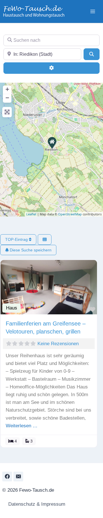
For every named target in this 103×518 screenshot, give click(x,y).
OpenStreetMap (70, 214)
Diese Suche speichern (30, 250)
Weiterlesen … (21, 425)
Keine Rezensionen (58, 343)
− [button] (7, 97)
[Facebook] (7, 476)
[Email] (18, 476)
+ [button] (7, 89)
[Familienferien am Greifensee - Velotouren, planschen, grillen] (52, 142)
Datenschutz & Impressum (36, 504)
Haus (11, 308)
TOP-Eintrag (17, 239)
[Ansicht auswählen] (45, 239)
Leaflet (31, 214)
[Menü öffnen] (92, 11)
